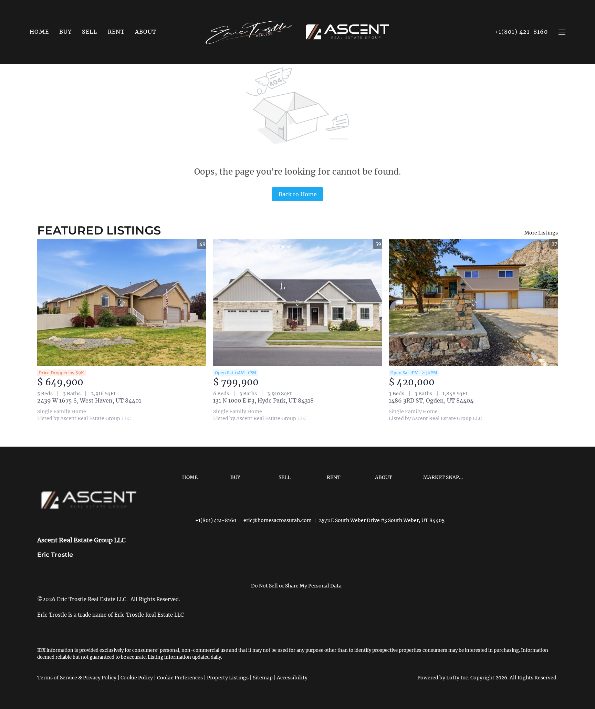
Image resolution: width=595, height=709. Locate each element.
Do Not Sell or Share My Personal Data (296, 586)
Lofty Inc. (457, 678)
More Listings (541, 233)
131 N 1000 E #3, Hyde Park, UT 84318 (263, 400)
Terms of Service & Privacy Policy (76, 678)
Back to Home (298, 194)
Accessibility (292, 678)
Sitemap (263, 678)
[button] (65, 31)
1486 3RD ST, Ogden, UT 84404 (431, 400)
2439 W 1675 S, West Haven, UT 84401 (89, 400)
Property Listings (228, 678)
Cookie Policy (137, 678)
